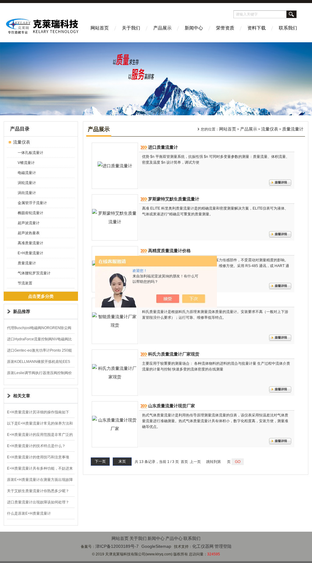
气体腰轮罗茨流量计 (34, 273)
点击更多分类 (41, 296)
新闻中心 (194, 27)
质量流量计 (27, 263)
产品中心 (174, 538)
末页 (122, 461)
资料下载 (256, 27)
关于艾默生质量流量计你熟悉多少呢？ (38, 491)
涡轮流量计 (27, 183)
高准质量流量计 (30, 243)
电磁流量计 (27, 173)
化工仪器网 (203, 546)
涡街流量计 (27, 193)
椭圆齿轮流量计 (30, 213)
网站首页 (99, 27)
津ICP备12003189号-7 (117, 546)
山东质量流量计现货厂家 (171, 405)
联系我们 (288, 27)
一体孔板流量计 (30, 153)
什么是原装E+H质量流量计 (29, 513)
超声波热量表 (29, 233)
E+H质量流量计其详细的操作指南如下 (38, 412)
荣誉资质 (225, 27)
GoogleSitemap (156, 546)
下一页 (100, 461)
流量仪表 (21, 142)
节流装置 (25, 283)
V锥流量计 (26, 163)
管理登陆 (223, 546)
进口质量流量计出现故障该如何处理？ (38, 502)
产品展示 (162, 27)
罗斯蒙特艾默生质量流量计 (173, 198)
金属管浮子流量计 (32, 203)
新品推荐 (21, 311)
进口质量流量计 (163, 147)
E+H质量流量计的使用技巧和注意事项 (38, 457)
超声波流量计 (29, 223)
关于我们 (131, 27)
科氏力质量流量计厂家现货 (173, 354)
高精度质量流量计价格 (169, 250)
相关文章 (21, 395)
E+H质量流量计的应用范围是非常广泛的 (40, 435)
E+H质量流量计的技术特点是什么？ (36, 446)
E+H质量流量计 (30, 253)
